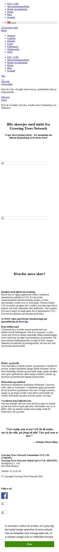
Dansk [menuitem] (13, 22)
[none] (32, 22)
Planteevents (13, 49)
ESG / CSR (12, 3)
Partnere (11, 41)
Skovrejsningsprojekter (18, 6)
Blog (9, 14)
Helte (9, 52)
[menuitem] (11, 22)
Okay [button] (29, 544)
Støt (3, 76)
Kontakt (11, 17)
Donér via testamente (17, 9)
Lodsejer (11, 38)
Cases (10, 43)
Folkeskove (12, 46)
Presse (10, 12)
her (26, 321)
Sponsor (11, 35)
